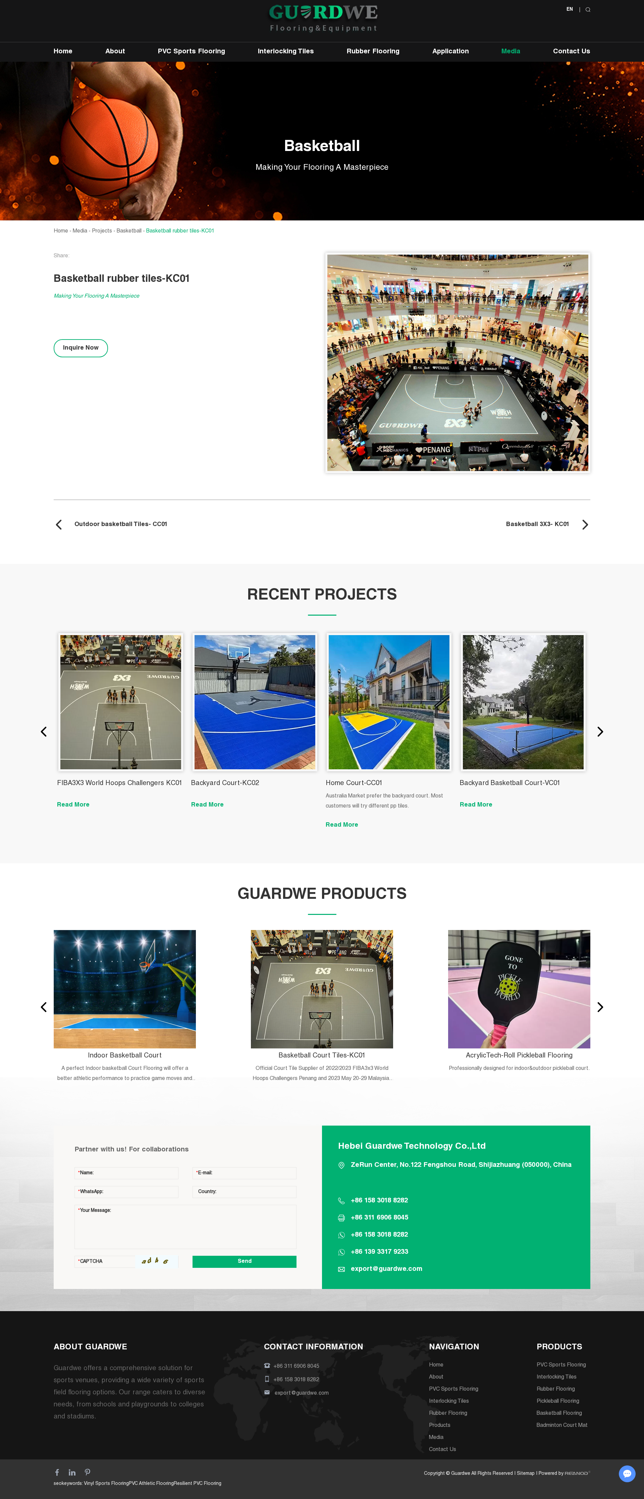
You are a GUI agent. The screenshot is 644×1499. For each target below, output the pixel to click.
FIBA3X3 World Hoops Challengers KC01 (119, 783)
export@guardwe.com (386, 1269)
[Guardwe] (322, 20)
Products (439, 1426)
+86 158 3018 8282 (379, 1235)
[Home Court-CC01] (389, 702)
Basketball (129, 231)
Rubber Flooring (372, 52)
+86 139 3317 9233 (379, 1252)
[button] (44, 732)
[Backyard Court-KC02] (255, 702)
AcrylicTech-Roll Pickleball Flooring (519, 1056)
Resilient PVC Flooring (197, 1484)
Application (450, 52)
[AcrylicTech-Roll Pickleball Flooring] (519, 989)
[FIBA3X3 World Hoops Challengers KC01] (120, 702)
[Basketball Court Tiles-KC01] (322, 989)
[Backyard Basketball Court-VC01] (523, 702)
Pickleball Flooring (558, 1401)
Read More (73, 805)
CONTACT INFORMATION (313, 1348)
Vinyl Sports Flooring (106, 1484)
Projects (102, 231)
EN (570, 9)
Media (510, 52)
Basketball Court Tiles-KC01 (322, 1056)
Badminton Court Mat (562, 1426)
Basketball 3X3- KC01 (538, 525)
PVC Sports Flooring (191, 52)
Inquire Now (81, 348)
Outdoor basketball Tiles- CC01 (121, 525)
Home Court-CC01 (354, 783)
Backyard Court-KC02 (225, 783)
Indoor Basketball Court (125, 1056)
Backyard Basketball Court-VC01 (510, 783)
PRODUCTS (559, 1348)
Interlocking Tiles (286, 52)
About (115, 52)
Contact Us (571, 52)
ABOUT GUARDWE (90, 1348)
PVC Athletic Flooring (151, 1484)
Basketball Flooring (559, 1413)
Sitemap (526, 1473)
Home (63, 52)
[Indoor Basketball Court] (125, 989)
